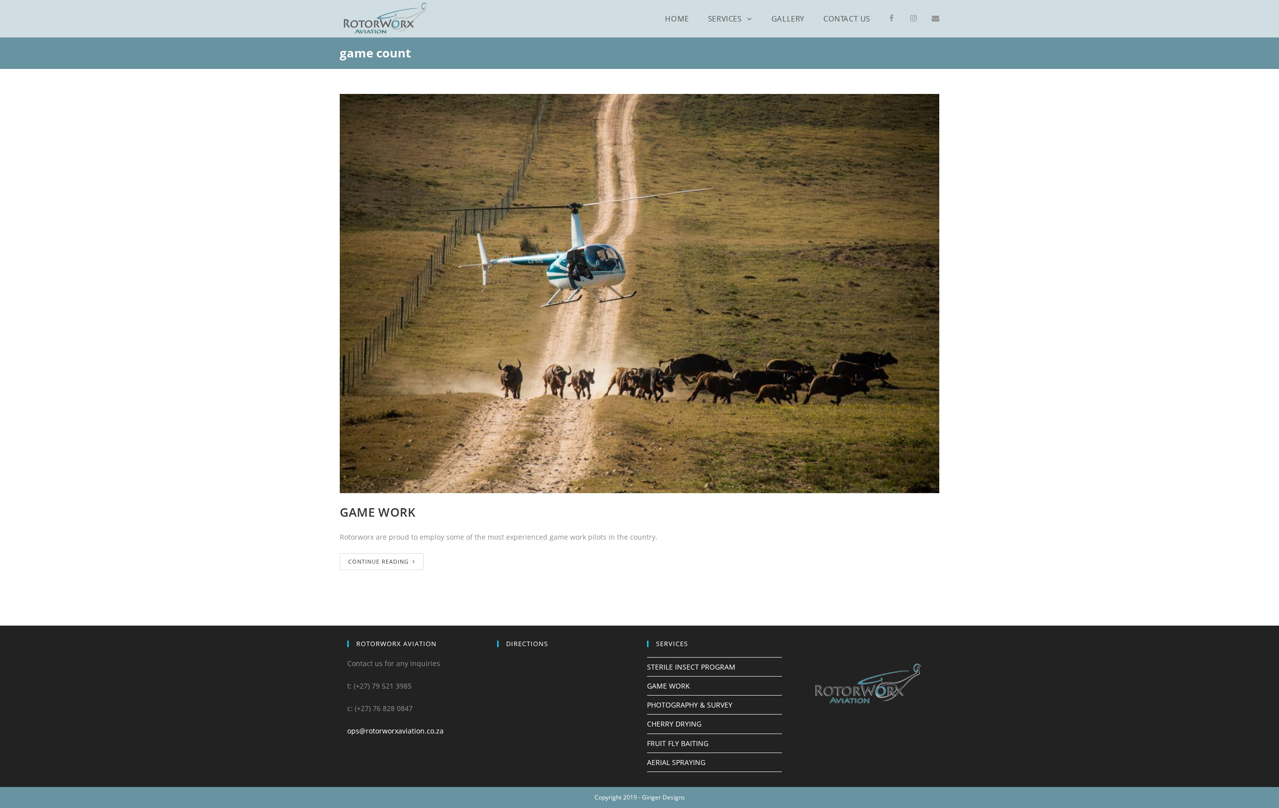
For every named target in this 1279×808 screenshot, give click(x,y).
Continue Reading (378, 561)
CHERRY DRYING (674, 724)
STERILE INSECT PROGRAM (691, 667)
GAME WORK (377, 512)
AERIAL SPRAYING (676, 762)
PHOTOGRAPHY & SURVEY (689, 705)
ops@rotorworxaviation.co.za (395, 731)
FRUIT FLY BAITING (677, 743)
